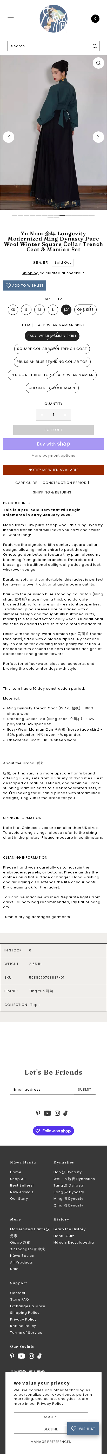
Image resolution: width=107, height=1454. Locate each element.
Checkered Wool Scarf (52, 387)
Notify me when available (53, 470)
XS (13, 309)
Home (16, 1172)
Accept (51, 1417)
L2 (66, 309)
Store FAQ (19, 1299)
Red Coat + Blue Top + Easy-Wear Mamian (52, 374)
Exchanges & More (27, 1306)
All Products (21, 1262)
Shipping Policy (24, 1312)
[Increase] (65, 414)
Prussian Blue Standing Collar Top (52, 361)
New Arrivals (22, 1192)
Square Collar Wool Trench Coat (52, 348)
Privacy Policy (23, 1319)
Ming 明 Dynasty (68, 1198)
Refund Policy (23, 1326)
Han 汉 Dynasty (68, 1172)
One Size (85, 309)
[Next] (98, 137)
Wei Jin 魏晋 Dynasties (74, 1179)
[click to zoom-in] (98, 63)
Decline (51, 1429)
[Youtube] (21, 1356)
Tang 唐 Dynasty (69, 1185)
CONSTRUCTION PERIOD (65, 482)
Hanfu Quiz (64, 1236)
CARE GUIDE (26, 482)
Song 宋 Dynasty (69, 1192)
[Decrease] (42, 414)
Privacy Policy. (51, 1403)
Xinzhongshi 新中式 (27, 1249)
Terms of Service (26, 1332)
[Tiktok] (39, 1356)
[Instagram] (31, 1356)
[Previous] (8, 137)
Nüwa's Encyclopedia (74, 1242)
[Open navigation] (11, 19)
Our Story (19, 1198)
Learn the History (70, 1229)
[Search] (94, 46)
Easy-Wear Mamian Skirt (52, 335)
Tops (35, 1005)
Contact (17, 1293)
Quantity (53, 403)
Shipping (30, 273)
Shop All (18, 1179)
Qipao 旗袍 (20, 1242)
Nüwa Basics (22, 1255)
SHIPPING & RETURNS (52, 492)
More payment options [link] (53, 455)
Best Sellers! (22, 1185)
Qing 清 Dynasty (68, 1205)
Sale (14, 1269)
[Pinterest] (12, 1356)
